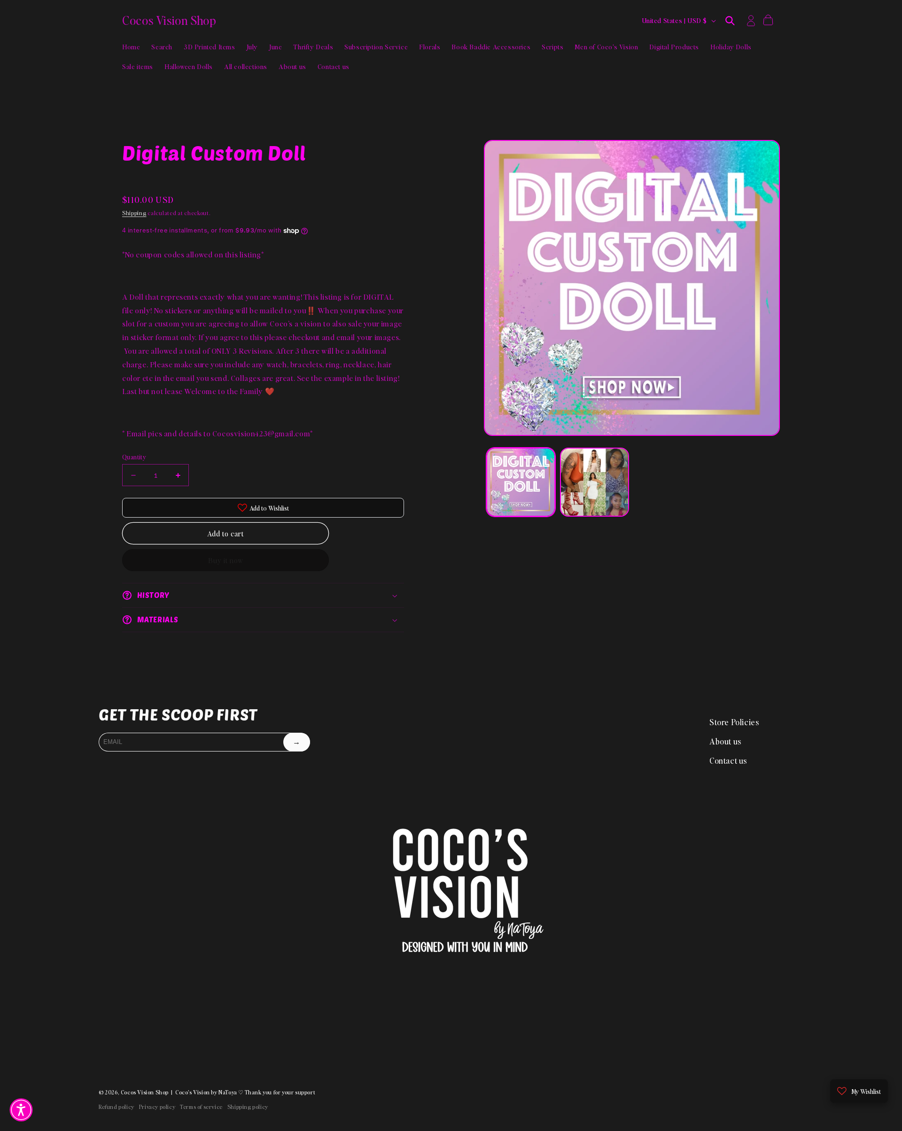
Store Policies (734, 722)
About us (725, 741)
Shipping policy (247, 1106)
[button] (730, 20)
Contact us (728, 760)
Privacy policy (157, 1106)
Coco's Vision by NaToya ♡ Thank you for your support (245, 1092)
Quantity (134, 457)
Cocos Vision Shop (145, 1092)
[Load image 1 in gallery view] (520, 482)
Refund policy (116, 1106)
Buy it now (225, 560)
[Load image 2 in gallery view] (594, 482)
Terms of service (201, 1106)
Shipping (134, 213)
